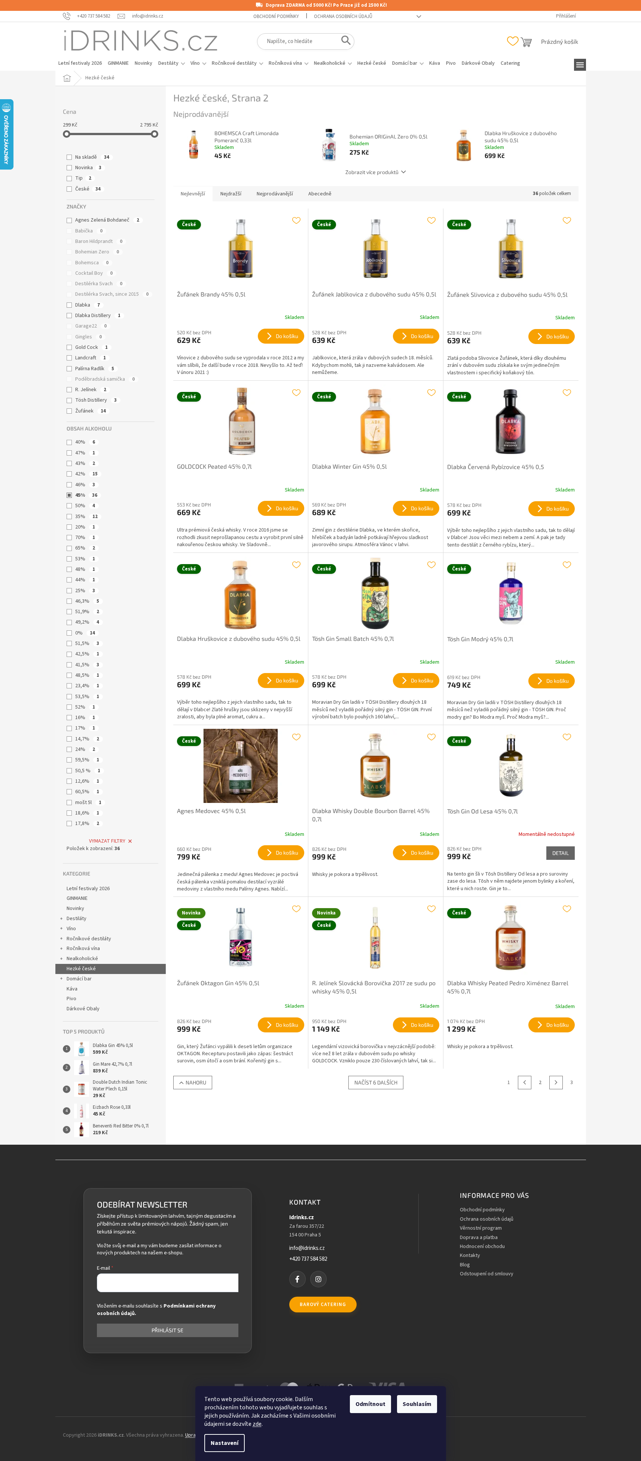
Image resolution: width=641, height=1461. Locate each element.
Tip (83, 178)
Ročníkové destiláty (89, 939)
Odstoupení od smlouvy (486, 1274)
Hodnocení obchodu (482, 1246)
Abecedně (320, 194)
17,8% (87, 823)
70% (85, 537)
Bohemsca (92, 263)
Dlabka (87, 305)
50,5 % (87, 770)
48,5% (87, 675)
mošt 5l (88, 802)
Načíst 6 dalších (375, 1082)
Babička (89, 231)
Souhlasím (417, 1404)
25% (85, 590)
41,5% (87, 665)
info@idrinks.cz (307, 1248)
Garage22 (91, 326)
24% (85, 749)
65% (85, 548)
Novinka (88, 167)
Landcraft (90, 358)
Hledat (343, 42)
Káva (72, 989)
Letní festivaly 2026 (88, 888)
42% (86, 474)
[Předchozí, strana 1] (524, 1082)
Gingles (88, 337)
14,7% (87, 739)
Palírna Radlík (94, 368)
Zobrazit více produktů (372, 172)
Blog (465, 1265)
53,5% (87, 696)
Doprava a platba (479, 1237)
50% (85, 505)
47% (85, 453)
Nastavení (224, 1443)
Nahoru (196, 1082)
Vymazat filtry (107, 841)
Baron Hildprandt (98, 241)
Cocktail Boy (94, 273)
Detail (560, 853)
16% (85, 717)
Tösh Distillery (96, 400)
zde (257, 1424)
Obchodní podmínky (276, 16)
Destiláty (76, 918)
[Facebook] (297, 1279)
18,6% (87, 813)
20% (85, 527)
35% (86, 516)
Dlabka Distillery (97, 315)
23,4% (87, 686)
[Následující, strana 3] (556, 1082)
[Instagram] (318, 1279)
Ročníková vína (83, 948)
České (88, 189)
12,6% (87, 781)
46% (85, 484)
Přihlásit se (167, 1330)
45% (86, 495)
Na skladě (92, 157)
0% (85, 633)
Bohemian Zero (97, 252)
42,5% (87, 654)
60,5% (87, 791)
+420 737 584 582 (308, 1259)
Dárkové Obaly (83, 1009)
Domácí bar (79, 979)
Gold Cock (91, 347)
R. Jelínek (90, 389)
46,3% (87, 601)
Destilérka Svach (98, 283)
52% (85, 707)
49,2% (87, 622)
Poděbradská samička (105, 379)
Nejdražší (230, 194)
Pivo (71, 998)
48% (85, 569)
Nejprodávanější (275, 194)
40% (85, 442)
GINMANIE (77, 898)
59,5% (87, 760)
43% (85, 463)
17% (85, 728)
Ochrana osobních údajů (343, 16)
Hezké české (81, 969)
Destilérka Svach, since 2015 (112, 294)
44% (85, 580)
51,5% (87, 643)
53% (85, 559)
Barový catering (323, 1304)
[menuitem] (80, 63)
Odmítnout (370, 1404)
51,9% (87, 611)
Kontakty (470, 1255)
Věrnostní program (481, 1228)
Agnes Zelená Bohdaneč (107, 220)
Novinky (75, 908)
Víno (71, 928)
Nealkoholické (82, 958)
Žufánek (90, 411)
